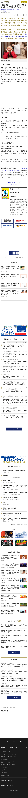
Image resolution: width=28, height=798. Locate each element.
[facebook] (14, 742)
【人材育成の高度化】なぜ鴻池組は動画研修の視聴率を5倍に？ (14, 641)
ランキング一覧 (14, 429)
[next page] (17, 253)
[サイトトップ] (6, 2)
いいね (24, 342)
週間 (17, 342)
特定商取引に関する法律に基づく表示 (9, 762)
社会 (2, 11)
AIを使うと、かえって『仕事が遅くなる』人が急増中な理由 (14, 636)
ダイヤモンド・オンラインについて (10, 747)
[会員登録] (24, 2)
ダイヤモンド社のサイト (7, 780)
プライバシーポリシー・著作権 (8, 764)
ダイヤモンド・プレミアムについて (9, 754)
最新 (4, 342)
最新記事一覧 (14, 698)
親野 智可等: (11, 9)
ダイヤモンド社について (7, 785)
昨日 (10, 342)
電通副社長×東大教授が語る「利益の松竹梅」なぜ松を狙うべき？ (14, 631)
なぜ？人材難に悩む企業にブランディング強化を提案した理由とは (14, 647)
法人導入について (5, 775)
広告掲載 (3, 770)
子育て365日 (7, 11)
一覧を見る (14, 652)
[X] (7, 742)
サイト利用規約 (4, 759)
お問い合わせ (4, 772)
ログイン (18, 1)
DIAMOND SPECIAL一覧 (8, 707)
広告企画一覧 (4, 711)
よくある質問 (4, 767)
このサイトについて (5, 751)
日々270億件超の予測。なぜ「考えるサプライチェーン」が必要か (14, 625)
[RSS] (21, 742)
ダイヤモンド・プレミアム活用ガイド (9, 756)
